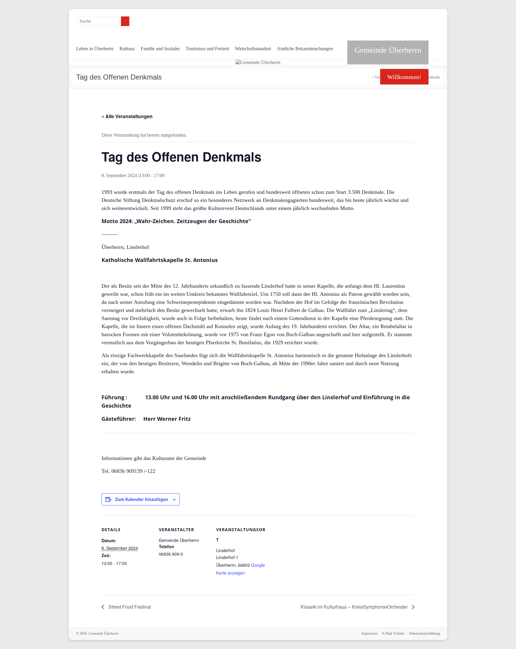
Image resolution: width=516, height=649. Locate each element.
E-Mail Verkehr (393, 633)
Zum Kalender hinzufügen (141, 499)
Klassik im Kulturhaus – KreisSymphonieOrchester (355, 606)
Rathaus (127, 48)
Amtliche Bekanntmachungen (305, 48)
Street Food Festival (129, 606)
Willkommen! (404, 77)
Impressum (369, 633)
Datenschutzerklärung (424, 633)
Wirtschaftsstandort (253, 48)
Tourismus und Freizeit (207, 48)
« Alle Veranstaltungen (127, 116)
